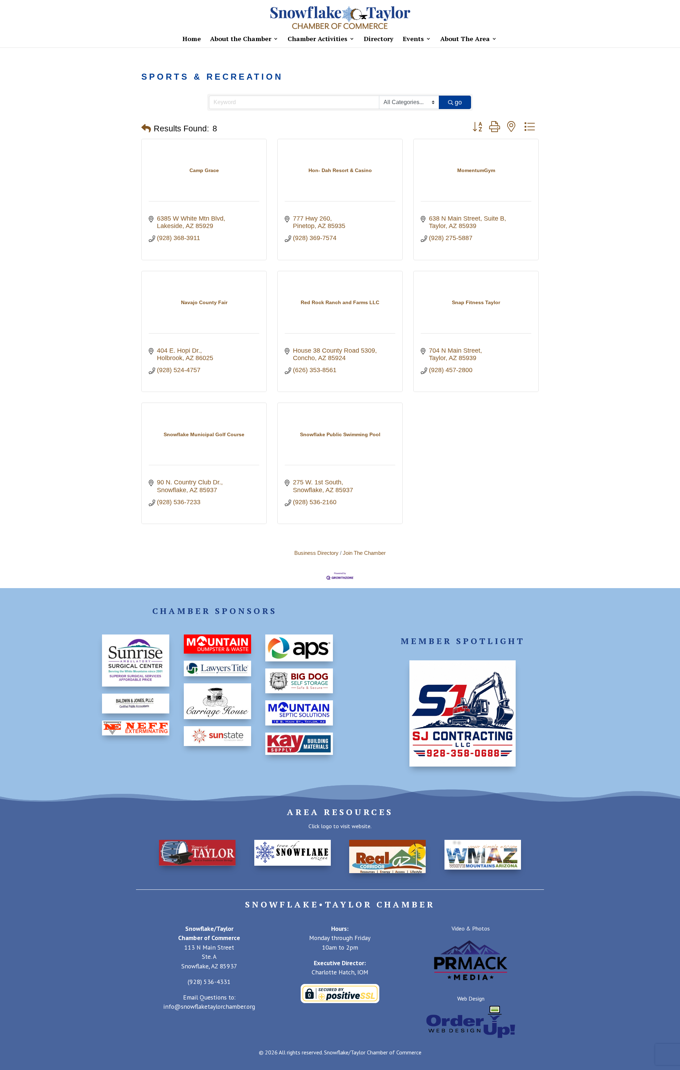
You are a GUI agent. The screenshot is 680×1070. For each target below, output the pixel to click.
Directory (378, 39)
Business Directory (316, 553)
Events (413, 39)
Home (191, 39)
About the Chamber (240, 39)
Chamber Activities (317, 39)
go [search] (458, 102)
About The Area (465, 39)
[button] (146, 128)
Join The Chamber (364, 553)
